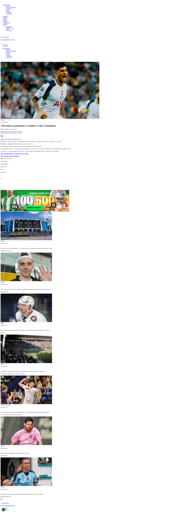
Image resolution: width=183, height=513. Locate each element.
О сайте (5, 44)
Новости (8, 6)
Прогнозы (8, 26)
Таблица (8, 11)
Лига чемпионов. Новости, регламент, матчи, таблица (14, 153)
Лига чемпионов (4, 161)
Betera (7, 29)
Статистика (9, 12)
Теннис (5, 20)
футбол (2, 169)
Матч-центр (9, 30)
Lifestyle (5, 24)
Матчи (8, 10)
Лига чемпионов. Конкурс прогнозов (10, 156)
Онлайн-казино (10, 27)
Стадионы (8, 13)
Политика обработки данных (8, 39)
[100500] (35, 211)
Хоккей (5, 18)
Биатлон (5, 21)
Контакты (5, 46)
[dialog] (3, 509)
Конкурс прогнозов (11, 7)
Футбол (5, 17)
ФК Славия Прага (4, 164)
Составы (8, 8)
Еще (4, 25)
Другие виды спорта (6, 405)
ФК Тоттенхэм (4, 166)
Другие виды (6, 22)
